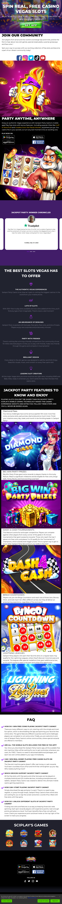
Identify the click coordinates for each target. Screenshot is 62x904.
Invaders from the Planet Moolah (28, 127)
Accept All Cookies (43, 900)
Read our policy (32, 897)
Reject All (55, 900)
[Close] (59, 896)
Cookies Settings (6, 900)
